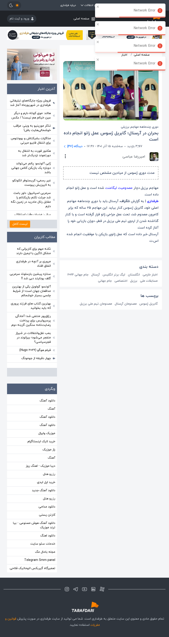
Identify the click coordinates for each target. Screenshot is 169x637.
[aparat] (102, 589)
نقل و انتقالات (92, 5)
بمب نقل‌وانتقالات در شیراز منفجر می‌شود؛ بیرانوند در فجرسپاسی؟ (33, 337)
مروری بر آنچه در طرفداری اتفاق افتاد (33, 263)
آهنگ (51, 409)
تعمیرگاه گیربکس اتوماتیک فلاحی (32, 568)
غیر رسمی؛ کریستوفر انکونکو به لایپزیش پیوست (31, 182)
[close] (97, 6)
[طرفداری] (84, 607)
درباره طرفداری (68, 5)
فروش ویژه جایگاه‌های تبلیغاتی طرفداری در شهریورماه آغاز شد (30, 103)
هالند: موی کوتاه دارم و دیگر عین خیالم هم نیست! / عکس (31, 115)
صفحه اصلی (81, 19)
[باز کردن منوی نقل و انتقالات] (82, 5)
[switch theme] (14, 5)
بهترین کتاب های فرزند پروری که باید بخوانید (31, 306)
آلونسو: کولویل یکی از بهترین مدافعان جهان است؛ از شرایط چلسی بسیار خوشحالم (31, 291)
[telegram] (75, 589)
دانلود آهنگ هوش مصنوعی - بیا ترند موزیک (34, 525)
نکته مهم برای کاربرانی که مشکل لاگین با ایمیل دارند (33, 251)
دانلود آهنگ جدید (43, 490)
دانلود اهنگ (47, 536)
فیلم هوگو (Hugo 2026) (35, 350)
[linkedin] (93, 589)
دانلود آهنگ (47, 401)
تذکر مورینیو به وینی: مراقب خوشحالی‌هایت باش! (32, 128)
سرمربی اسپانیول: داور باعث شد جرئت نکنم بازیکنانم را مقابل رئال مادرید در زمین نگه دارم (31, 199)
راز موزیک (48, 450)
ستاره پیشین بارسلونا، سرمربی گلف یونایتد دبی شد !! (30, 276)
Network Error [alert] (144, 10)
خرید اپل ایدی (46, 482)
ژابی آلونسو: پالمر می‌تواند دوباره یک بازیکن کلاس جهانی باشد (31, 167)
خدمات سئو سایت (42, 544)
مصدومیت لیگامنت (118, 188)
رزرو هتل (49, 474)
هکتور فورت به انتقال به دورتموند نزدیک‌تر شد (34, 153)
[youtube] (84, 589)
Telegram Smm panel (39, 560)
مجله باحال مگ (45, 552)
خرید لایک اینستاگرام (41, 441)
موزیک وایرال (46, 433)
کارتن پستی (47, 515)
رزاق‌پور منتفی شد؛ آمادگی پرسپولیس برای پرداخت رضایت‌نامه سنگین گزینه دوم (31, 320)
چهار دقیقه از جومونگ (36, 358)
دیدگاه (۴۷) (75, 146)
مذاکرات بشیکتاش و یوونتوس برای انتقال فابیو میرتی (31, 140)
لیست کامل (20, 224)
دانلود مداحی (47, 507)
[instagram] (67, 589)
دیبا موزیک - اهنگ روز (40, 466)
